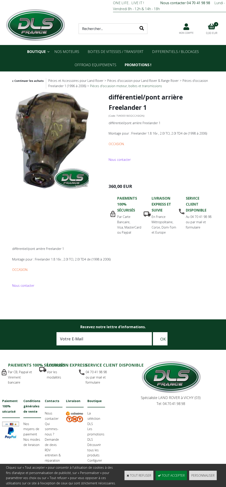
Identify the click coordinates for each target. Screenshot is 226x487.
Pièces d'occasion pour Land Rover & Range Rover (143, 81)
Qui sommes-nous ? (51, 429)
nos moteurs (66, 51)
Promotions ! (138, 64)
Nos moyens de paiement (31, 429)
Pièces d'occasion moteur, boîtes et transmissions (126, 86)
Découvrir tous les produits (94, 450)
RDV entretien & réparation (53, 455)
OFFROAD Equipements (95, 64)
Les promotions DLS (95, 434)
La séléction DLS (93, 418)
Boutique (36, 51)
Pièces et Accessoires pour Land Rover (75, 81)
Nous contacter (120, 159)
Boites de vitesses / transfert (115, 51)
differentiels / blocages (175, 51)
